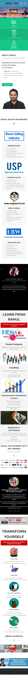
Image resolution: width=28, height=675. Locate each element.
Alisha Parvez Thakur (14, 279)
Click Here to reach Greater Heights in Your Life (14, 325)
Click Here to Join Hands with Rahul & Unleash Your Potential (14, 543)
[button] (25, 3)
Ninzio (14, 672)
